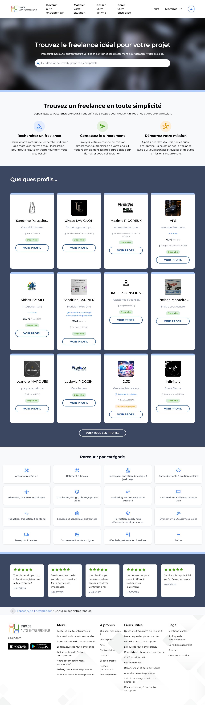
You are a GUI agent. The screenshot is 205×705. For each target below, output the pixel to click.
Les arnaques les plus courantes (141, 636)
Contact (104, 655)
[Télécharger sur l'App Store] (18, 646)
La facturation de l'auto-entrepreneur (70, 654)
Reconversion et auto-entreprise (142, 667)
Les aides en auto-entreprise (140, 641)
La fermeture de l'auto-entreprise (75, 646)
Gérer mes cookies (178, 655)
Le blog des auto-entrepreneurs (74, 669)
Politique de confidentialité (176, 638)
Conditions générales (180, 644)
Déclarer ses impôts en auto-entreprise (140, 689)
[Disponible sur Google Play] (40, 646)
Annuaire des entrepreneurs (139, 673)
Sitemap (173, 650)
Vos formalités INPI (135, 657)
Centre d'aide (107, 650)
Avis (102, 644)
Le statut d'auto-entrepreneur (73, 631)
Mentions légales (177, 631)
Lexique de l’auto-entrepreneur (141, 646)
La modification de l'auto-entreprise (77, 641)
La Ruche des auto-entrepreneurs (75, 674)
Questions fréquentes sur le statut (143, 631)
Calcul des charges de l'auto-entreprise (140, 680)
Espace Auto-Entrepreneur (34, 610)
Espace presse (108, 660)
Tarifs (155, 8)
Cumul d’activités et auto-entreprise (144, 652)
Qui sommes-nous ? (110, 633)
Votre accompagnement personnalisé (71, 662)
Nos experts (106, 639)
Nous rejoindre (108, 674)
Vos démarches (132, 662)
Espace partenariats (107, 668)
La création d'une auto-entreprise (75, 636)
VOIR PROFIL (32, 247)
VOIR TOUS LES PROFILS (102, 432)
